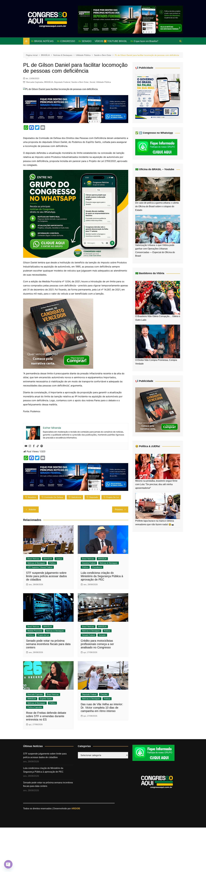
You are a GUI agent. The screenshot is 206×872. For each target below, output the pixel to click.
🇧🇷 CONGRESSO (66, 41)
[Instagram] (30, 446)
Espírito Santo (46, 699)
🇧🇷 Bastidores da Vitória (149, 273)
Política (52, 563)
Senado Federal (88, 635)
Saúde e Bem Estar (80, 82)
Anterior (32, 509)
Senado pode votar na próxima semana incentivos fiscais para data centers (48, 644)
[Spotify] (41, 446)
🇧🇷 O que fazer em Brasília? (144, 41)
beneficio (32, 497)
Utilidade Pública (103, 82)
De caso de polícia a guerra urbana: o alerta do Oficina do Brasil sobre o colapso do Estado (157, 206)
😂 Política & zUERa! (147, 446)
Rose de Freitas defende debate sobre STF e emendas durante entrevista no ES (46, 716)
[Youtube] (26, 446)
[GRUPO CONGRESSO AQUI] (75, 213)
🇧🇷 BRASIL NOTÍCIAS (42, 41)
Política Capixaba (34, 707)
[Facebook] (34, 446)
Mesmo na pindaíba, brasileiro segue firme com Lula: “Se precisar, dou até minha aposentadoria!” (156, 484)
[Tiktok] (37, 446)
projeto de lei (112, 497)
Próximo (119, 509)
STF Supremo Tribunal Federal (39, 567)
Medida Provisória (34, 631)
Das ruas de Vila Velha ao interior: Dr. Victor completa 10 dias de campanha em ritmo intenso (102, 707)
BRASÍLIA (48, 82)
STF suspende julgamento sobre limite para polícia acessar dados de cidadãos (46, 576)
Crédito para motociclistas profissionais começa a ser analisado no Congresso (97, 644)
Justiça (59, 559)
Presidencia (97, 567)
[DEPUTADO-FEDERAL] (130, 19)
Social (92, 82)
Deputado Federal (62, 82)
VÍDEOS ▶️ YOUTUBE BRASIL (111, 41)
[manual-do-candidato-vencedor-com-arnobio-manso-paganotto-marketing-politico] (58, 333)
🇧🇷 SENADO (84, 41)
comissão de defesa (53, 497)
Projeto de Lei (43, 635)
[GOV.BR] (157, 96)
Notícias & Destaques (36, 563)
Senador (102, 635)
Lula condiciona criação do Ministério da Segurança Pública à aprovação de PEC (102, 576)
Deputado (93, 497)
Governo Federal (89, 563)
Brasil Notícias (33, 559)
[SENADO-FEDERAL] (75, 108)
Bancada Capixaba (34, 82)
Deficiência (76, 497)
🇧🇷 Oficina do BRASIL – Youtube (154, 169)
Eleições (103, 694)
